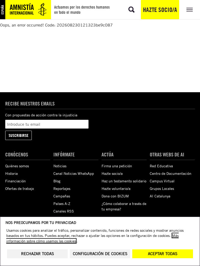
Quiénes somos (17, 166)
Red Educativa (161, 166)
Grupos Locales (162, 188)
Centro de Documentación (170, 173)
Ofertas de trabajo (19, 188)
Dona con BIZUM (115, 196)
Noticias (59, 166)
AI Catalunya (160, 196)
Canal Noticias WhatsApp (73, 173)
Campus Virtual (162, 181)
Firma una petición (117, 166)
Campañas (61, 196)
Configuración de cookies (100, 253)
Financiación (15, 181)
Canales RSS (63, 211)
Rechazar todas (37, 253)
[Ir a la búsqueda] (131, 9)
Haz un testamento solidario (124, 181)
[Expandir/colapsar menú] (189, 9)
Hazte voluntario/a (116, 188)
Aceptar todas (162, 253)
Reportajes (61, 188)
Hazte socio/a (160, 10)
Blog (56, 181)
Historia (11, 173)
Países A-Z (61, 203)
